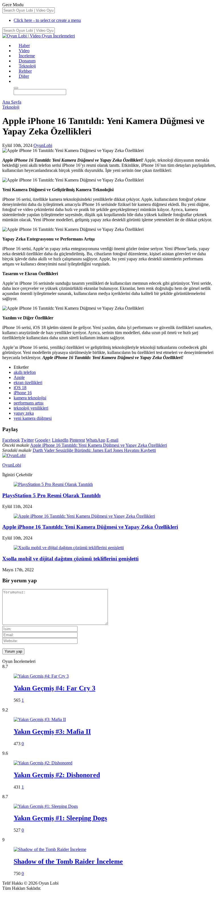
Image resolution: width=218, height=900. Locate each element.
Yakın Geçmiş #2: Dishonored (57, 775)
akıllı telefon (25, 372)
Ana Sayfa (11, 102)
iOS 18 (20, 387)
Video (24, 50)
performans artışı (28, 403)
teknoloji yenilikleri (31, 408)
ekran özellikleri (28, 382)
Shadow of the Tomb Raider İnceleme (68, 861)
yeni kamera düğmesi (33, 418)
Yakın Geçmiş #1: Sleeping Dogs (60, 818)
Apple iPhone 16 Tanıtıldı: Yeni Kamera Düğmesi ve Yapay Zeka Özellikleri (98, 445)
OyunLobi (42, 145)
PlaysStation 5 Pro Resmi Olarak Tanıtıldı (51, 495)
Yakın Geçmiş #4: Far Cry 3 (54, 688)
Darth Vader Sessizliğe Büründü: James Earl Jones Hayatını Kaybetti (94, 450)
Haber (24, 45)
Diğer (24, 76)
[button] (16, 81)
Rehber (25, 71)
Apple (19, 377)
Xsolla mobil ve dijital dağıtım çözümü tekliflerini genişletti (70, 559)
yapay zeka (24, 413)
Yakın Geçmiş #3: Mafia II (52, 731)
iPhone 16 (23, 392)
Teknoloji (27, 66)
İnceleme (27, 55)
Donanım (27, 60)
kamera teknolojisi (30, 397)
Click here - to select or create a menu (47, 20)
